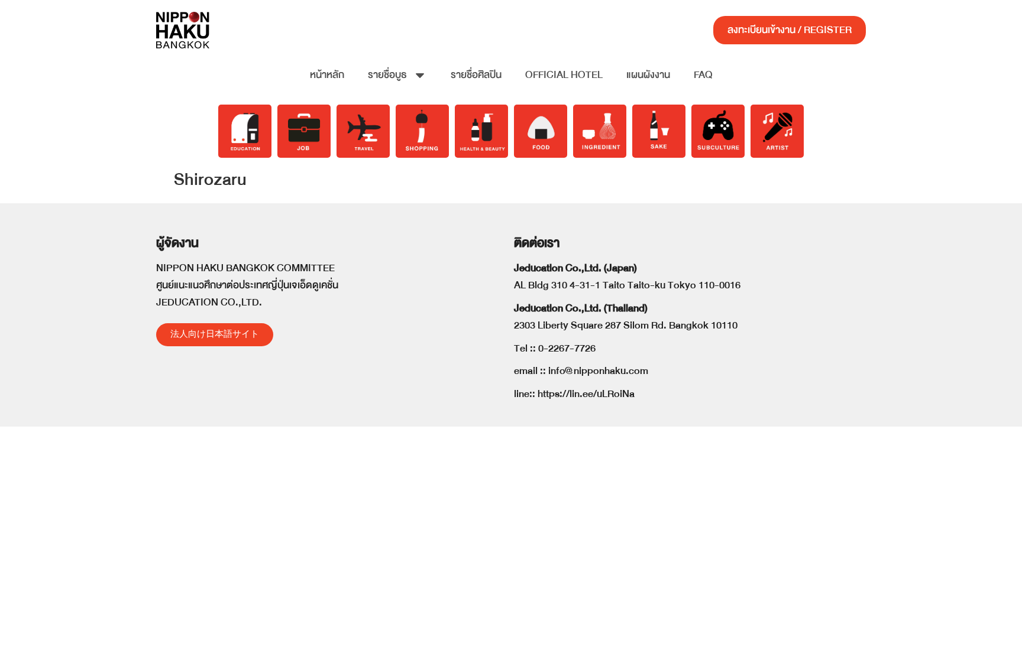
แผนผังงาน (648, 74)
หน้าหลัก (327, 74)
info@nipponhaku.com (598, 370)
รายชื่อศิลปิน (476, 74)
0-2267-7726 (567, 348)
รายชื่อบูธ (387, 74)
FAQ (703, 74)
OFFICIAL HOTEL (564, 74)
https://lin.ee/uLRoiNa (586, 393)
